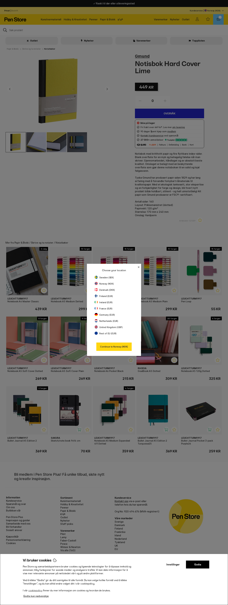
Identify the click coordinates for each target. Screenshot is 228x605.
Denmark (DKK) (107, 290)
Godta (197, 564)
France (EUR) (105, 308)
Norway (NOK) (106, 283)
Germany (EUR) (107, 314)
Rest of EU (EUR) (107, 333)
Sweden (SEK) (106, 277)
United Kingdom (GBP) (111, 327)
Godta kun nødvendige (36, 596)
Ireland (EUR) (106, 302)
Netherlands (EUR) (108, 321)
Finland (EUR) (106, 296)
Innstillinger (173, 564)
